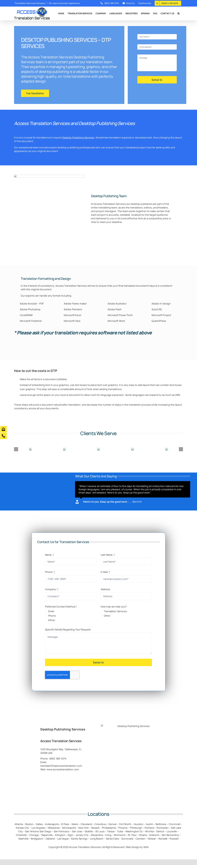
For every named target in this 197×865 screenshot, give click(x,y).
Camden (140, 838)
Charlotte (21, 835)
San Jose (77, 831)
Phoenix (123, 827)
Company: (51, 589)
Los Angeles (38, 827)
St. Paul (132, 835)
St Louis (99, 831)
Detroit (160, 831)
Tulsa (120, 831)
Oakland (50, 838)
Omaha (143, 835)
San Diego (45, 831)
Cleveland (86, 824)
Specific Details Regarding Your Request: (68, 629)
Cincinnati (174, 824)
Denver (113, 824)
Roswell (174, 838)
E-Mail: (105, 572)
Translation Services (75, 285)
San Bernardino (170, 835)
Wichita (149, 831)
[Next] (181, 449)
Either (51, 620)
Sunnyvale (127, 838)
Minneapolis (69, 827)
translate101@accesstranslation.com (61, 765)
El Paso (65, 824)
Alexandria (97, 835)
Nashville (23, 838)
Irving (108, 835)
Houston (139, 824)
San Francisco (62, 831)
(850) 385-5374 (57, 758)
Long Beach (96, 838)
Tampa (111, 831)
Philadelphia (109, 827)
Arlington (60, 835)
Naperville (47, 835)
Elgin (70, 835)
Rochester (162, 827)
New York (83, 827)
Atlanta (19, 824)
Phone (52, 615)
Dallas (39, 824)
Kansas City (22, 827)
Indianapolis (52, 824)
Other (107, 615)
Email (51, 611)
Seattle (89, 831)
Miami (75, 824)
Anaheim (154, 835)
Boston (29, 824)
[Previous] (16, 449)
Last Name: (108, 554)
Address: (106, 589)
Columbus (100, 824)
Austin (149, 824)
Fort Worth (125, 824)
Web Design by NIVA (137, 847)
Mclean (152, 838)
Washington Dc (134, 831)
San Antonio (32, 831)
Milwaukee (54, 827)
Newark (95, 827)
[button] (179, 13)
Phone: (50, 572)
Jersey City (82, 835)
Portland (149, 827)
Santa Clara (113, 838)
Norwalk (163, 838)
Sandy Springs (79, 838)
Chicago (34, 835)
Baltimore (161, 824)
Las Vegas (63, 838)
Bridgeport (37, 838)
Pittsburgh (136, 827)
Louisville (172, 831)
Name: (49, 554)
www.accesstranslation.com (63, 769)
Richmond (119, 835)
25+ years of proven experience (64, 3)
